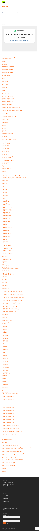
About (3, 73)
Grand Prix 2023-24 (5, 145)
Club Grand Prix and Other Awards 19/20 (10, 82)
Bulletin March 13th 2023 (7, 225)
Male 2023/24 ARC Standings (7, 166)
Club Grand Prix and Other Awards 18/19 (9, 116)
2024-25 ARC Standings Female (7, 63)
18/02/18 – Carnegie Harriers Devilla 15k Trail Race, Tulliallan (12, 451)
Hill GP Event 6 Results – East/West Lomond (10, 395)
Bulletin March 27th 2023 (7, 229)
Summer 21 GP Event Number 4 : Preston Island (11, 305)
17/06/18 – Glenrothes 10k (6, 450)
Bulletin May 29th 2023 (7, 235)
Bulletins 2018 (5, 238)
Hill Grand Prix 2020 (5, 154)
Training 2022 (4, 380)
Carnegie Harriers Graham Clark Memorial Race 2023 (11, 105)
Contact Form (4, 124)
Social (3, 316)
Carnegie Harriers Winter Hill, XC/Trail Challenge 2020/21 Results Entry (14, 177)
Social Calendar (4, 317)
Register (10, 523)
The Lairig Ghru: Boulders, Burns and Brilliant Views (10, 512)
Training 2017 (5, 370)
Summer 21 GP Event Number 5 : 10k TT (10, 306)
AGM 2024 (5, 189)
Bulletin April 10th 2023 (7, 200)
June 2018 (5, 346)
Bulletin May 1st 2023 (6, 232)
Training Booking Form (7, 373)
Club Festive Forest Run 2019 (8, 178)
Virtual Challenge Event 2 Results (8, 411)
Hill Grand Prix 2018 (5, 151)
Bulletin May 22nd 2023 (7, 233)
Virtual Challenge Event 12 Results (8, 399)
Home (3, 165)
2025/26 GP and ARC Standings (7, 70)
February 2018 (5, 335)
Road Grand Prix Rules (8, 248)
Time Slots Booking (5, 322)
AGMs (4, 198)
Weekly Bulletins (6, 254)
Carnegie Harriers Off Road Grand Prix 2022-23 (11, 268)
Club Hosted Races (5, 119)
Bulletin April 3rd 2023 (7, 204)
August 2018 (5, 331)
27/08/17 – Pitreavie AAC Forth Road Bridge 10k (10, 466)
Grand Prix (4, 140)
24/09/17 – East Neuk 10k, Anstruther (8, 465)
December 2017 (6, 334)
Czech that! (4, 130)
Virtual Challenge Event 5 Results (8, 417)
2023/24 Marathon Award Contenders (8, 61)
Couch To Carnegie (5, 127)
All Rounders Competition (6, 75)
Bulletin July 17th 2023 (7, 215)
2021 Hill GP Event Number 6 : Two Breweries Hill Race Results (13, 297)
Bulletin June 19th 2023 (7, 221)
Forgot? (7, 523)
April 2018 (5, 328)
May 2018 (5, 355)
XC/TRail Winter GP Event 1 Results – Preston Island (11, 430)
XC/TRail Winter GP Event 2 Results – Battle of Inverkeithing (13, 431)
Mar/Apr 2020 (5, 349)
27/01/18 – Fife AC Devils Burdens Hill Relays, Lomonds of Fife (12, 454)
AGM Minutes (5, 195)
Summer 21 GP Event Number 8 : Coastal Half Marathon (12, 309)
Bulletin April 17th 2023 (7, 201)
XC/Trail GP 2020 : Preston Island (7, 439)
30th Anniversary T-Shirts (7, 259)
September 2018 (6, 367)
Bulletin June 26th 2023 (7, 222)
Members (3, 172)
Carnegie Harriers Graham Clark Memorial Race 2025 (11, 108)
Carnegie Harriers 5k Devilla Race (7, 101)
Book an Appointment (6, 86)
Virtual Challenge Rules (7, 427)
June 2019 (5, 347)
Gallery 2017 (4, 468)
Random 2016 (4, 471)
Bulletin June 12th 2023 (7, 219)
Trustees (3, 390)
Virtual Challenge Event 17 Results (8, 407)
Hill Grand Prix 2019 (5, 153)
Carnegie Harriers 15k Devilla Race (8, 92)
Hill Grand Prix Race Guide (6, 162)
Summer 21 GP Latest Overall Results (9, 311)
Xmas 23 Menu (4, 442)
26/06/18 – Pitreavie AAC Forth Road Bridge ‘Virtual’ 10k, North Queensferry (14, 453)
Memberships (4, 256)
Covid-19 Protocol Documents (7, 128)
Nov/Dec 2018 (5, 356)
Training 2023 (4, 381)
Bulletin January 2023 (6, 212)
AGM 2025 (5, 190)
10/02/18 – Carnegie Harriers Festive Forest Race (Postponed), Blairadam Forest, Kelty (16, 447)
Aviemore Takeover (5, 79)
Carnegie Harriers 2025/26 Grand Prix (9, 142)
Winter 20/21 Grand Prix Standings (8, 437)
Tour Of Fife (4, 323)
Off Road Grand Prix (5, 267)
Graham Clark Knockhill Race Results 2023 (9, 137)
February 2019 (5, 337)
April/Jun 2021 (5, 329)
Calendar (3, 90)
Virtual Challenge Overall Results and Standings (11, 425)
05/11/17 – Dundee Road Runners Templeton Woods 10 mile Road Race (14, 456)
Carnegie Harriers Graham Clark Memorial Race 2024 (11, 107)
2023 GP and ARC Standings (7, 58)
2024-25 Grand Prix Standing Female (8, 66)
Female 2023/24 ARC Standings (7, 133)
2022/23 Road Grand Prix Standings (9, 274)
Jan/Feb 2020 (5, 338)
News (3, 264)
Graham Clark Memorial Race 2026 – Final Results (11, 506)
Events (3, 131)
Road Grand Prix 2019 (5, 287)
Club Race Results (5, 121)
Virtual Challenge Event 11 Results (8, 398)
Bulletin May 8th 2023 (7, 236)
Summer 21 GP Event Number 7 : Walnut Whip (11, 308)
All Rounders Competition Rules (9, 244)
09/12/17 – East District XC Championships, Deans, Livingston (12, 457)
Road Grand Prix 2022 (5, 314)
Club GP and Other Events (6, 114)
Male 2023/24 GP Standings (6, 168)
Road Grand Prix (5, 284)
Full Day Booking (5, 136)
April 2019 (5, 326)
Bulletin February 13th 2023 (7, 206)
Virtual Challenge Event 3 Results (8, 414)
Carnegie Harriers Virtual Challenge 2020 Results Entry (12, 175)
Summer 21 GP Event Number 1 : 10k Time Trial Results (12, 300)
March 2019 (5, 352)
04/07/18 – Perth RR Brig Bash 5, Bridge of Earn (10, 445)
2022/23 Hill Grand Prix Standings (8, 160)
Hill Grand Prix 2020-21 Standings (7, 156)
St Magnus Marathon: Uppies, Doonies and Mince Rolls (11, 509)
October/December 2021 (7, 366)
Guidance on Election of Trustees (8, 250)
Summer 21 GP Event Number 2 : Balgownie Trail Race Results (13, 302)
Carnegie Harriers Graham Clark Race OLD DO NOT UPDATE (12, 111)
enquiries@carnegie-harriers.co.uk (10, 490)
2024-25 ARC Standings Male (7, 64)
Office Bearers (4, 276)
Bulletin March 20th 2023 (7, 227)
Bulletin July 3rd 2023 (6, 218)
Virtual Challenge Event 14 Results (8, 402)
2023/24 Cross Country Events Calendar (8, 60)
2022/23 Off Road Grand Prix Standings (8, 57)
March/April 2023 (6, 384)
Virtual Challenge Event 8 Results (8, 422)
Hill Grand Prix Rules (7, 245)
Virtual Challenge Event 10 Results (8, 396)
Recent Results (4, 282)
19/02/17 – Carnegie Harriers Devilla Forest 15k (10, 463)
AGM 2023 (5, 186)
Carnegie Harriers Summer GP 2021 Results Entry (11, 174)
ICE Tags (4, 262)
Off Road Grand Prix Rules (8, 247)
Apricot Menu (4, 76)
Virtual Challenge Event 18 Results (8, 408)
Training (3, 325)
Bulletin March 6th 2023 (7, 230)
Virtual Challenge (5, 392)
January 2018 (5, 340)
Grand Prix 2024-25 (5, 146)
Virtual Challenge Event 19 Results (8, 410)
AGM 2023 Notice (6, 187)
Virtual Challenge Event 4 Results (8, 416)
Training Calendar (5, 387)
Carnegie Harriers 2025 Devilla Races (8, 98)
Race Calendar (4, 279)
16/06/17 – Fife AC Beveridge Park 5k (8, 462)
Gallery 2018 (4, 469)
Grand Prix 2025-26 (5, 148)
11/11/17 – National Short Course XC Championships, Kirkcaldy (12, 459)
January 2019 (5, 341)
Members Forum (5, 180)
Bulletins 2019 (5, 239)
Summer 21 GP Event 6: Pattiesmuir (9, 299)
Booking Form (4, 87)
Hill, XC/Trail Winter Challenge (7, 163)
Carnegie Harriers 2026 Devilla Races (8, 99)
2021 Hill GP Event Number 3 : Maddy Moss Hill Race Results (13, 294)
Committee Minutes (5, 122)
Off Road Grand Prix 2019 (6, 270)
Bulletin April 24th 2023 (7, 203)
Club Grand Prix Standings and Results (8, 118)
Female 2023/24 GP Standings (7, 134)
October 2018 (5, 363)
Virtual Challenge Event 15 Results (8, 404)
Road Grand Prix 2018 (5, 285)
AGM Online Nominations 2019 (8, 197)
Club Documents (5, 113)
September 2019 (6, 369)
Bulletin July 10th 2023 (7, 213)
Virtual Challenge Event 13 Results (8, 401)
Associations (4, 78)
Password (4, 519)
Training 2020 (4, 376)
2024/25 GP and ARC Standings (7, 69)
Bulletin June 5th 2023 (7, 224)
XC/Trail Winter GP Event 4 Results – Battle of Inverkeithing (13, 434)
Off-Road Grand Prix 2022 (6, 273)
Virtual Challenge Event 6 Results (8, 419)
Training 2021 (4, 378)
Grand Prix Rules (6, 242)
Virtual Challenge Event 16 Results (8, 405)
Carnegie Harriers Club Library (7, 104)
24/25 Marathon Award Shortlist (7, 72)
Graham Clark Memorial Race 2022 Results (9, 139)
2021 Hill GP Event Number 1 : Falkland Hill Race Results (12, 291)
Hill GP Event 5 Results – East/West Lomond (10, 393)
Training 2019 (4, 375)
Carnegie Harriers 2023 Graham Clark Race (9, 95)
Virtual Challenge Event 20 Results (8, 413)
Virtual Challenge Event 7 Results (8, 420)
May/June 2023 (5, 385)
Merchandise (5, 251)
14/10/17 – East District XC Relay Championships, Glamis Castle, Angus (14, 460)
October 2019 (5, 364)
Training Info (4, 389)
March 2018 (5, 350)
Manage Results (5, 169)
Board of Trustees (5, 84)
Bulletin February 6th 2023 (7, 210)
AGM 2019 (5, 184)
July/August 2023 (6, 382)
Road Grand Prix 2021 (5, 290)
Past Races (4, 277)
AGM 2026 (5, 192)
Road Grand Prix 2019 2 (6, 288)
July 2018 (4, 343)
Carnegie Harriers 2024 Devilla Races (8, 96)
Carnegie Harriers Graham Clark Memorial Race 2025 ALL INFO (12, 110)
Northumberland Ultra (6, 265)
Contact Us (4, 125)
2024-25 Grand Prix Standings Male (8, 67)
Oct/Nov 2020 (5, 361)
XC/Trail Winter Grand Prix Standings (8, 440)
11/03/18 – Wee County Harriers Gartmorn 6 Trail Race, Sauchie (12, 448)
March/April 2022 (6, 353)
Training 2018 (5, 372)
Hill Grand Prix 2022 (5, 159)
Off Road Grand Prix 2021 (6, 271)
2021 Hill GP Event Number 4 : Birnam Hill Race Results (12, 296)
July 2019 (4, 344)
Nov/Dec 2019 (5, 358)
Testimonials (4, 319)
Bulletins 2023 (5, 241)
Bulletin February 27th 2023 (7, 209)
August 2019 (5, 332)
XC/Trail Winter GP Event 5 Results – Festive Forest (11, 436)
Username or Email (6, 515)
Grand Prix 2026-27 (6, 143)
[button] (36, 1)
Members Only (4, 183)
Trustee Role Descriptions (7, 253)
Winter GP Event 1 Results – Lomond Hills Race (11, 428)
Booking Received (5, 89)
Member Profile (4, 171)
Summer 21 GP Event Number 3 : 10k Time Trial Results (12, 303)
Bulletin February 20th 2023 (7, 207)
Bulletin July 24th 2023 (7, 216)
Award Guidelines (5, 81)
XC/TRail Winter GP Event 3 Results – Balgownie (11, 433)
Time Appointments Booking (7, 320)
